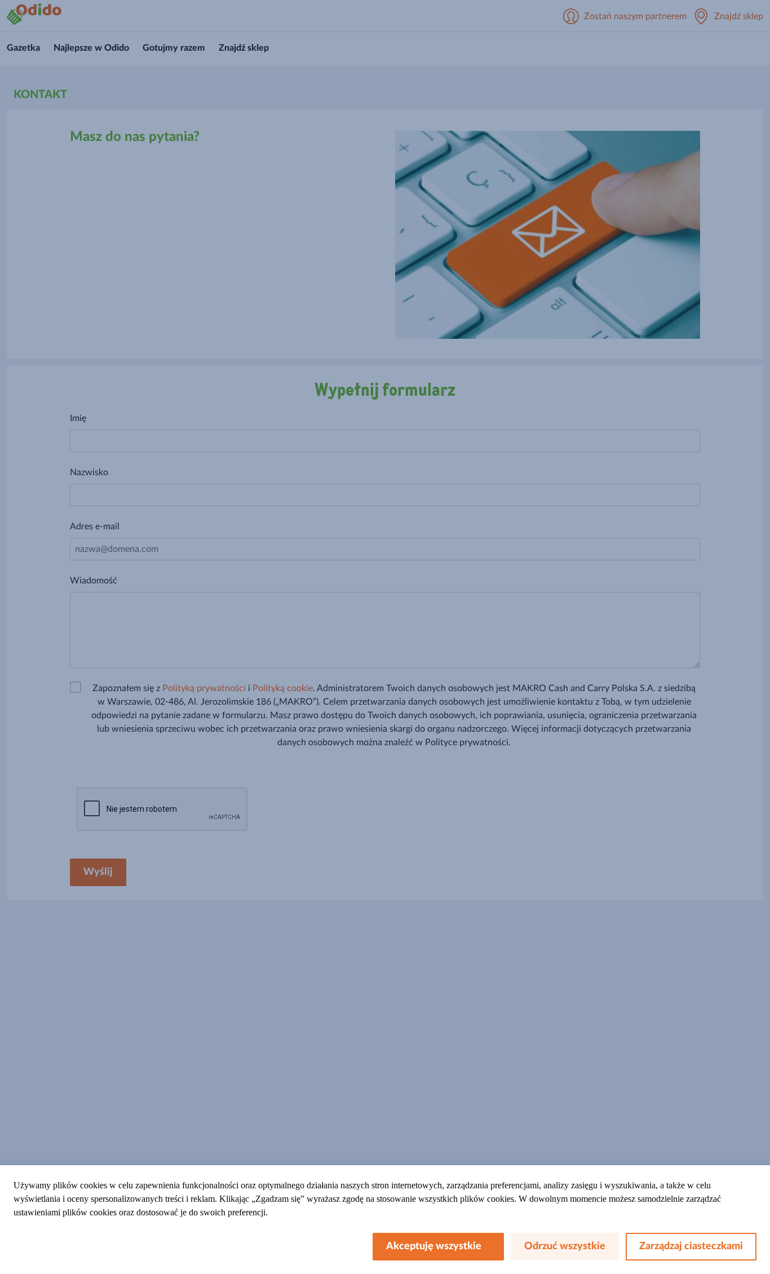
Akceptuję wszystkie (438, 1246)
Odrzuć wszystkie (564, 1246)
